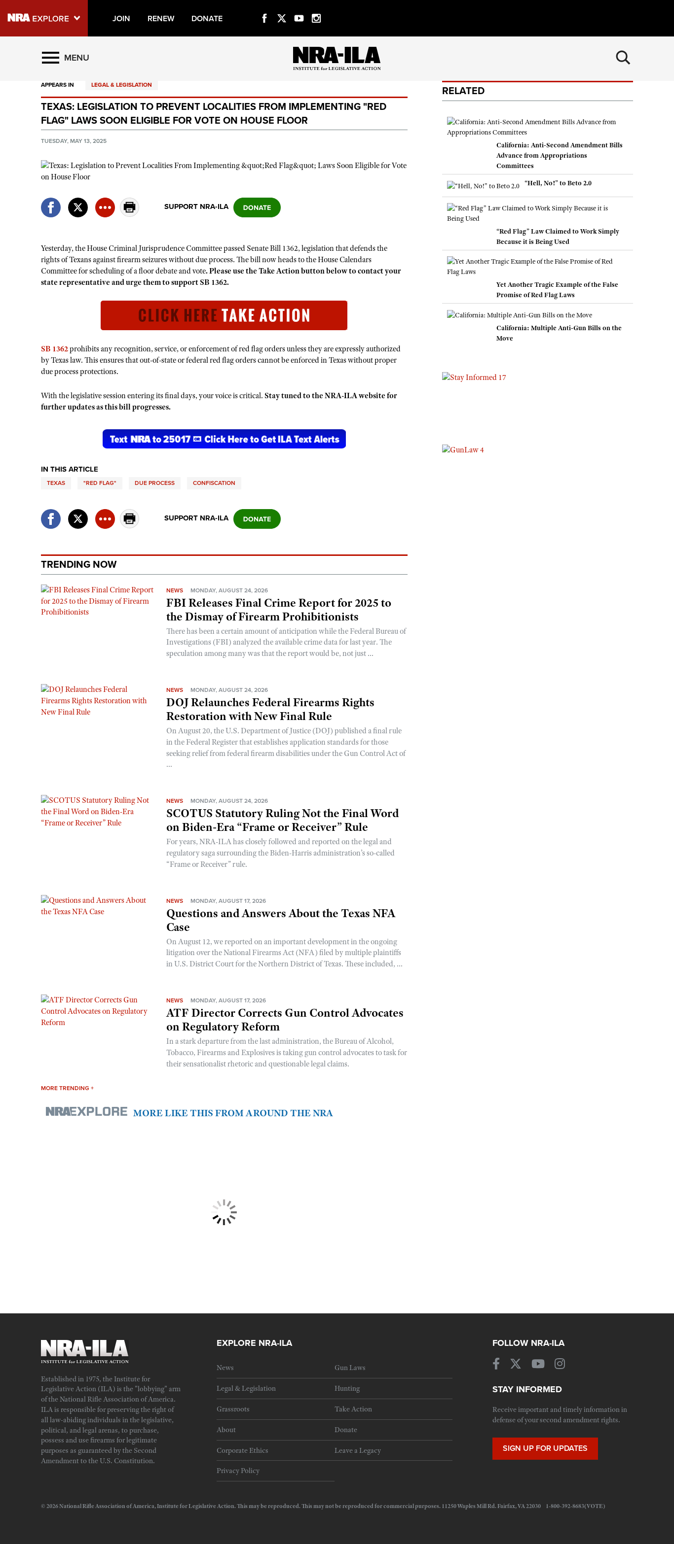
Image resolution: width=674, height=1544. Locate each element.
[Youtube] (299, 7)
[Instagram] (316, 7)
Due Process (155, 483)
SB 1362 (54, 349)
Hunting (347, 1388)
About (226, 1429)
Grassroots (233, 1409)
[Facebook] (264, 7)
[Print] (130, 214)
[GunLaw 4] (463, 449)
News (174, 590)
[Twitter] (282, 7)
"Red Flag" (99, 483)
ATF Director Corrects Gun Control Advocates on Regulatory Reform (285, 1019)
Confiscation (214, 483)
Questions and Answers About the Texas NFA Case (280, 920)
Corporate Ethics (242, 1450)
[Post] (78, 201)
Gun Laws (350, 1367)
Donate (346, 1429)
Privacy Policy (238, 1470)
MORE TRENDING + (67, 1088)
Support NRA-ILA (196, 206)
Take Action (353, 1409)
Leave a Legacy (358, 1450)
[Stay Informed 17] (474, 377)
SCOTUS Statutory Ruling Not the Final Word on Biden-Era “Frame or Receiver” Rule (282, 820)
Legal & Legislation (121, 84)
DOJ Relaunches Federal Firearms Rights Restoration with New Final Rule (270, 709)
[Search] (623, 58)
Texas (56, 483)
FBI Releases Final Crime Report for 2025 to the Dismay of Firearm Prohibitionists (278, 609)
